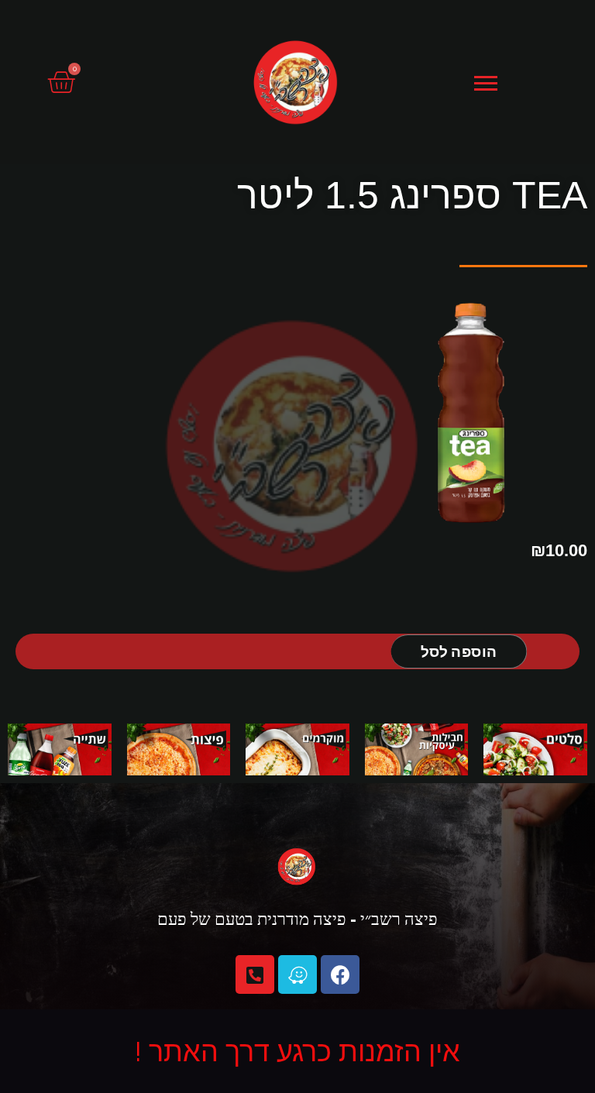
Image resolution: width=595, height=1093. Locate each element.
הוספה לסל (459, 651)
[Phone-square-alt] (255, 974)
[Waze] (297, 974)
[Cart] (60, 82)
